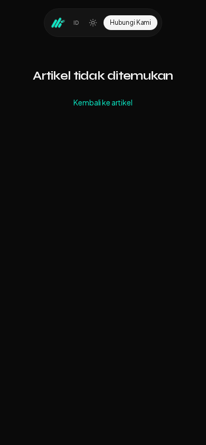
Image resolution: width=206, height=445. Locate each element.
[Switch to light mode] (93, 22)
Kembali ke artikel (102, 102)
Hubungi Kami (130, 22)
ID (76, 23)
